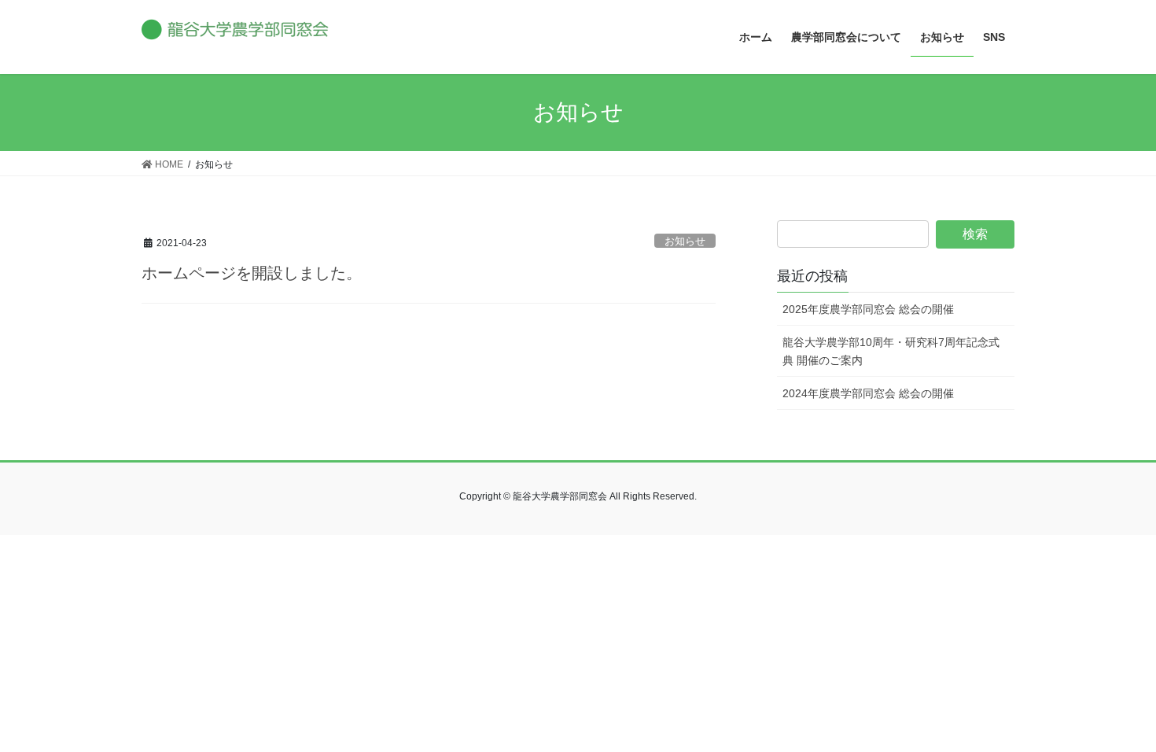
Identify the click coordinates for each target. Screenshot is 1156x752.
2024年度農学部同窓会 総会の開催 (868, 393)
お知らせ (685, 241)
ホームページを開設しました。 (252, 273)
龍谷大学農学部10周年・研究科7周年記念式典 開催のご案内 (891, 351)
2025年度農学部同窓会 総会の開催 (868, 309)
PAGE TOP (1115, 715)
